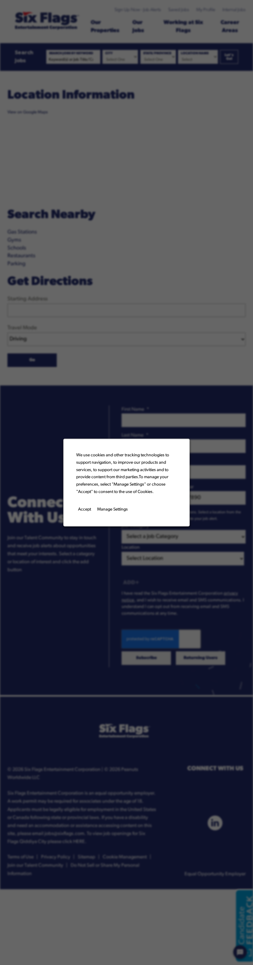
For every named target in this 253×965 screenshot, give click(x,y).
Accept (84, 509)
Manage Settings (112, 509)
